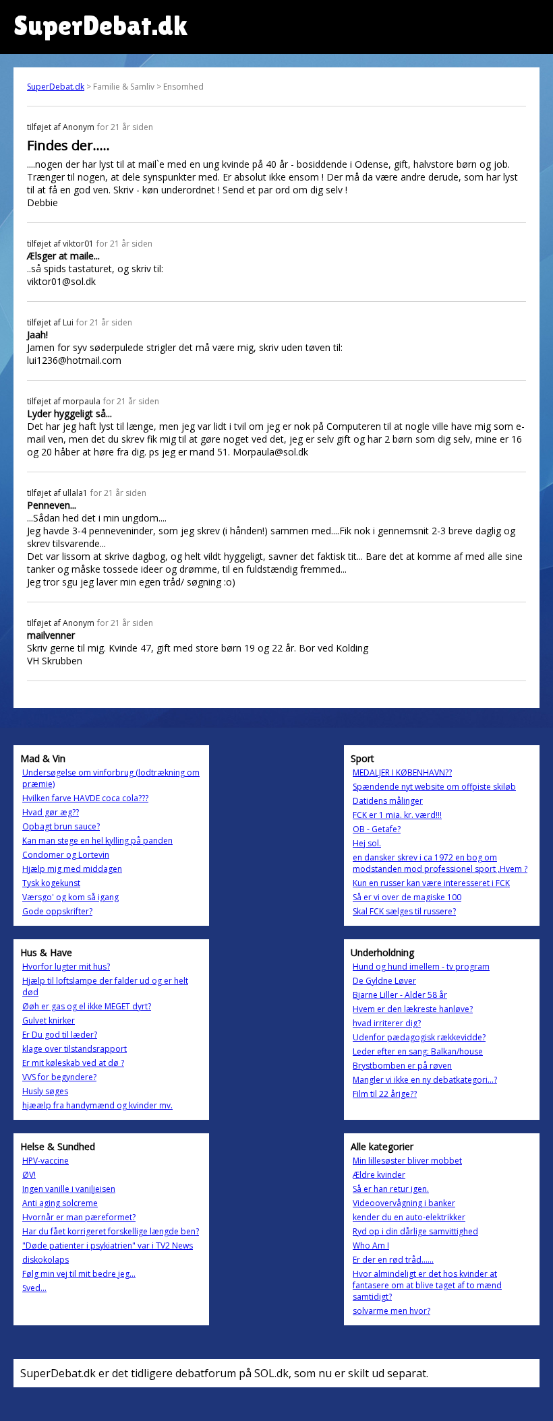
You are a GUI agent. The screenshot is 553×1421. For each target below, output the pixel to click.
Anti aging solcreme (60, 1203)
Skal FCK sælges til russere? (404, 911)
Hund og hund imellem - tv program (421, 966)
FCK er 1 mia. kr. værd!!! (397, 815)
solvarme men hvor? (391, 1311)
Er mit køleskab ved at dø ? (73, 1063)
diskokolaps (45, 1259)
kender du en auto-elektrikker (409, 1217)
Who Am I (371, 1245)
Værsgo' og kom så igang (70, 897)
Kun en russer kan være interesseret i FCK (431, 883)
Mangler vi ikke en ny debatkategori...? (425, 1079)
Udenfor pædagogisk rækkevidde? (419, 1037)
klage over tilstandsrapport (74, 1048)
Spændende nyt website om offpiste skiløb (434, 786)
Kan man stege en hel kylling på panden (97, 840)
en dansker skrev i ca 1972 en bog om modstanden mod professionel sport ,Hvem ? (440, 863)
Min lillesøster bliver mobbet (407, 1160)
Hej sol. (367, 843)
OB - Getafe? (377, 829)
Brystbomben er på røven (402, 1065)
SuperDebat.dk (55, 86)
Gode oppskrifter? (57, 911)
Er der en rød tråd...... (393, 1259)
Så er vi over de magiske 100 (407, 897)
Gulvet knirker (48, 1020)
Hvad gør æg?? (50, 812)
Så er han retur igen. (391, 1189)
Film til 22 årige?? (385, 1094)
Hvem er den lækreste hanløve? (413, 1009)
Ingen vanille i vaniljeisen (68, 1189)
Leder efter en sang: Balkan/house (418, 1051)
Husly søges (45, 1091)
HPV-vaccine (45, 1160)
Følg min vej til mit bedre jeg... (79, 1274)
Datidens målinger (388, 801)
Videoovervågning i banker (404, 1203)
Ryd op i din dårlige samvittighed (415, 1231)
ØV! (29, 1174)
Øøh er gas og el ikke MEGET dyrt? (86, 1006)
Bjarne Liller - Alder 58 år (400, 995)
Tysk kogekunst (51, 883)
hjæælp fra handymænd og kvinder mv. (97, 1105)
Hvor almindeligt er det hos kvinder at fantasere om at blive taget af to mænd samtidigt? (427, 1285)
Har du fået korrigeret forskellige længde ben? (110, 1231)
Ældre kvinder (379, 1174)
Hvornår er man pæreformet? (79, 1217)
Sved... (34, 1288)
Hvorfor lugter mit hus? (66, 966)
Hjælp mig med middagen (72, 869)
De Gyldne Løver (384, 980)
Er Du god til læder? (59, 1034)
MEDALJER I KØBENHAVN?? (402, 772)
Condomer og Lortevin (65, 854)
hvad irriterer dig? (387, 1023)
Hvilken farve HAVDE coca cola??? (85, 798)
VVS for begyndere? (59, 1077)
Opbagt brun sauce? (61, 826)
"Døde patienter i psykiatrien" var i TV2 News (107, 1245)
